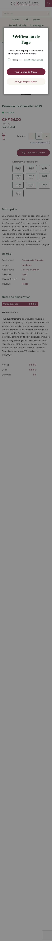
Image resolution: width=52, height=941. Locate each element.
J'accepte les (27, 60)
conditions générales (33, 60)
